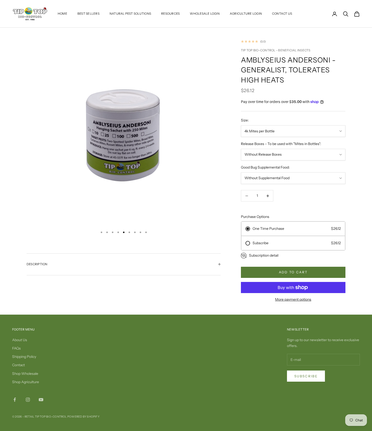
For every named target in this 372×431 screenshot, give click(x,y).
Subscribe (306, 376)
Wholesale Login (205, 13)
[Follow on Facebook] (14, 399)
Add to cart (293, 272)
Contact (18, 365)
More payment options (293, 299)
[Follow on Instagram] (27, 399)
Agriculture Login (246, 13)
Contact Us (282, 13)
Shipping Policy (24, 356)
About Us (19, 340)
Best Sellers (88, 13)
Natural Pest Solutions (130, 13)
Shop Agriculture (25, 382)
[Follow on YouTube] (41, 399)
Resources (170, 13)
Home (62, 13)
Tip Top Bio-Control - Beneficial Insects (276, 50)
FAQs (16, 348)
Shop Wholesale (25, 373)
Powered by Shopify (83, 416)
